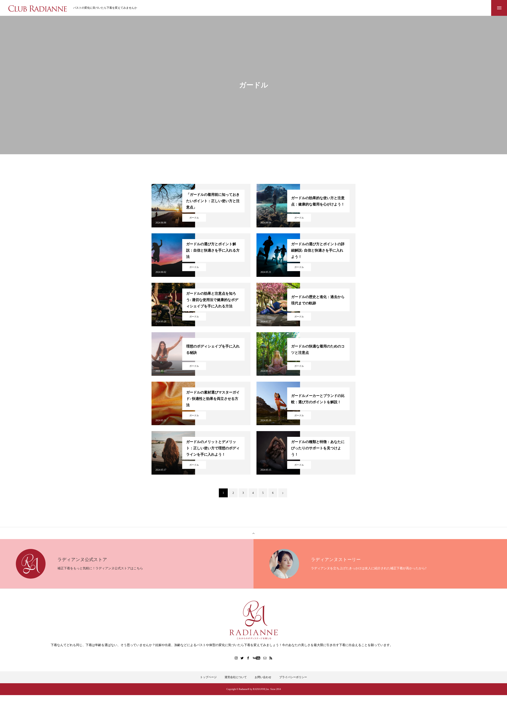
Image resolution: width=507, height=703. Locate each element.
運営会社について (236, 677)
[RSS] (271, 658)
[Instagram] (236, 658)
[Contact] (265, 658)
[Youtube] (256, 658)
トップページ (208, 677)
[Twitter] (242, 658)
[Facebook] (248, 658)
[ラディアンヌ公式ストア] (253, 620)
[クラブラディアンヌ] (37, 8)
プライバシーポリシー (293, 677)
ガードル (194, 217)
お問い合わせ (263, 677)
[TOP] (253, 533)
